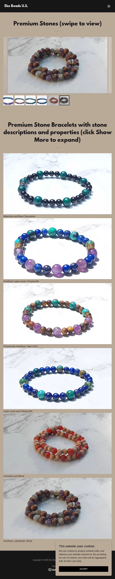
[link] (16, 6)
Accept (83, 569)
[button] (109, 6)
